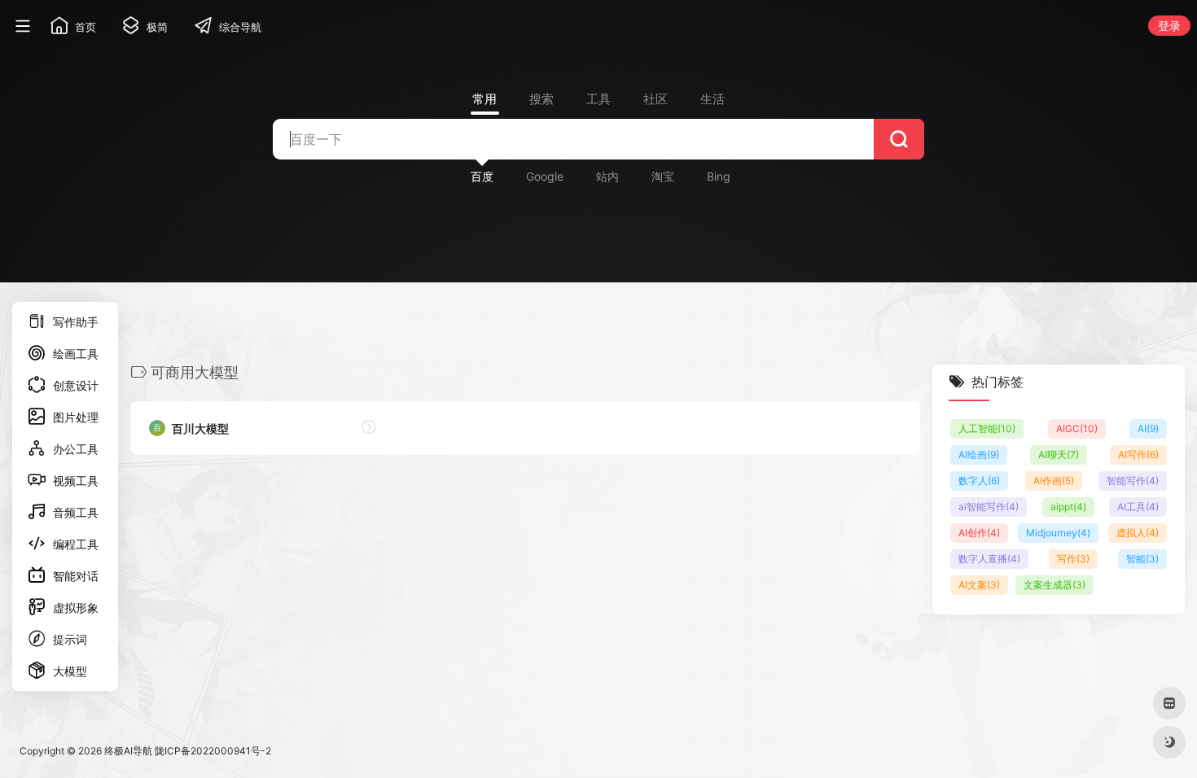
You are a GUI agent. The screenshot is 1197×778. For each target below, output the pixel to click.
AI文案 (979, 585)
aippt (1068, 506)
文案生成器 (1054, 585)
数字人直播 (989, 559)
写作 (1073, 559)
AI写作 (1138, 454)
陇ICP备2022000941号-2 (213, 751)
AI (1148, 428)
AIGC (1077, 428)
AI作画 (1053, 480)
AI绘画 (978, 454)
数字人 (979, 480)
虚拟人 (1137, 533)
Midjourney (1058, 533)
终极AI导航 (128, 751)
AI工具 (1138, 506)
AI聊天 (1058, 454)
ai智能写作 (988, 506)
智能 (1142, 559)
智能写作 (1133, 480)
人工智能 (986, 428)
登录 (1169, 26)
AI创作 (979, 533)
